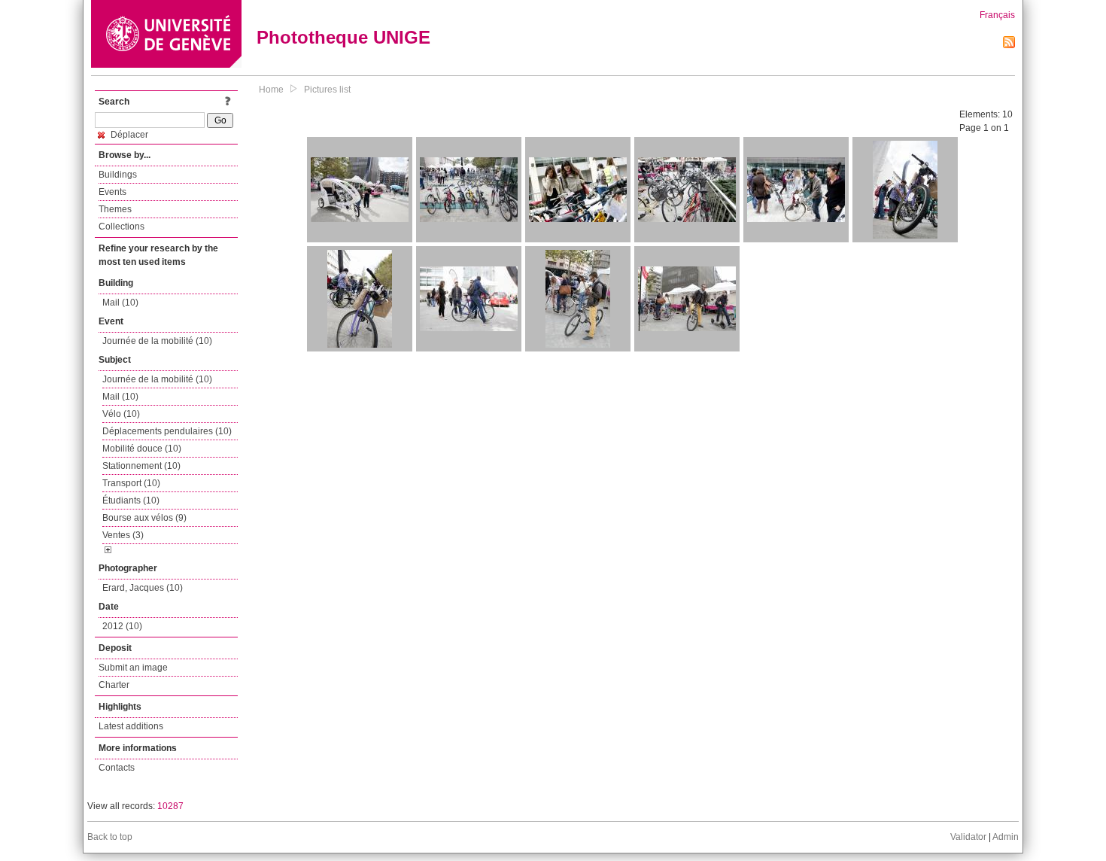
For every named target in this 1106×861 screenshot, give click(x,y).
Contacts (117, 767)
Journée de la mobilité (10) (157, 341)
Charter (114, 685)
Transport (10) (131, 483)
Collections (121, 226)
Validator (968, 837)
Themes (115, 209)
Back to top (109, 837)
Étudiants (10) (131, 500)
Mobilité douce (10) (141, 448)
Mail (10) (120, 302)
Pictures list (327, 89)
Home (271, 89)
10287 (170, 806)
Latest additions (131, 726)
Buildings (118, 174)
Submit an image (133, 667)
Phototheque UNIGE (343, 37)
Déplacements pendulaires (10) (167, 431)
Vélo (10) (121, 414)
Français (997, 15)
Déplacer (128, 134)
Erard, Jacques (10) (142, 588)
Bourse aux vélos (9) (144, 518)
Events (112, 192)
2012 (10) (122, 626)
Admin (1005, 837)
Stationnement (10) (141, 466)
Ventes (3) (123, 535)
